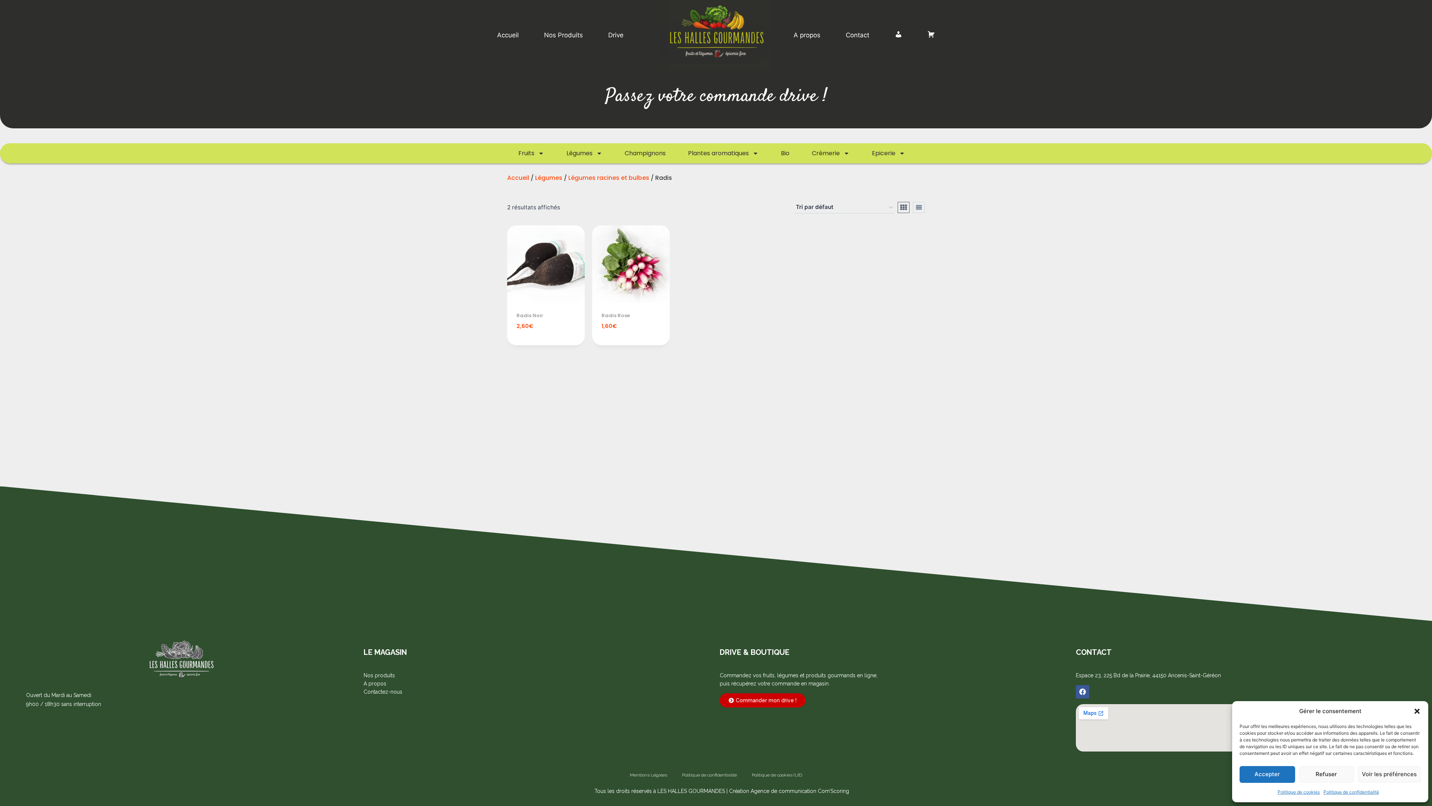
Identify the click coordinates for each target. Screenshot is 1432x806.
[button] (1417, 711)
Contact (857, 35)
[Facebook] (1082, 692)
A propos (807, 35)
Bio (785, 153)
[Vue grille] (904, 207)
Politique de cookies (1299, 792)
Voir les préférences (1389, 774)
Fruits (526, 153)
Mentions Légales (648, 775)
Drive (616, 35)
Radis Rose (616, 315)
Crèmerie (826, 153)
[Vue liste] (919, 207)
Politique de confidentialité (1351, 792)
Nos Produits (563, 35)
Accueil (508, 35)
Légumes (579, 153)
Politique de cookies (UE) (777, 775)
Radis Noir (529, 315)
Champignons (645, 153)
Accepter (1267, 774)
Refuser (1326, 774)
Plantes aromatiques (718, 153)
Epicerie (883, 153)
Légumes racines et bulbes (608, 178)
